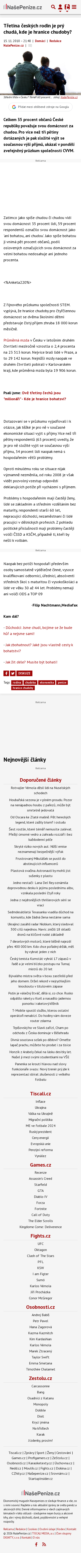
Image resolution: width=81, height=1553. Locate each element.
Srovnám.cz (59, 1473)
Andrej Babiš (40, 1315)
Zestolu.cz (40, 1378)
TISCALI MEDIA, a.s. (43, 1533)
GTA (41, 1190)
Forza (40, 1202)
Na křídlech (40, 1428)
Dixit (40, 1416)
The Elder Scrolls (40, 1221)
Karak (41, 1434)
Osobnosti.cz (40, 1307)
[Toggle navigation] (74, 7)
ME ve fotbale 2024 (41, 1125)
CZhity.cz (18, 1473)
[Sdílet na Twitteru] (13, 673)
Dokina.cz (63, 1468)
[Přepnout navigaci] (60, 7)
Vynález (40, 1156)
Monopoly (40, 1404)
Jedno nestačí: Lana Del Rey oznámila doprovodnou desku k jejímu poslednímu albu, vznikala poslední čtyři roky (40, 887)
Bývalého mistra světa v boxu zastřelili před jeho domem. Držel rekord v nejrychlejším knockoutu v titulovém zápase (41, 981)
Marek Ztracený (40, 1351)
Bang (40, 1392)
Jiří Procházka (40, 1292)
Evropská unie (41, 1144)
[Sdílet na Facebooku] (6, 673)
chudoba (30, 682)
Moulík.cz (31, 1468)
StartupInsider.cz (41, 1478)
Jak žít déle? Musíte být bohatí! (31, 662)
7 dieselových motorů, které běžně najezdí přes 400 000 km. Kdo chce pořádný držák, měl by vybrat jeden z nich (40, 946)
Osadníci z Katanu (40, 1398)
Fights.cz (41, 1235)
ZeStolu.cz (60, 1458)
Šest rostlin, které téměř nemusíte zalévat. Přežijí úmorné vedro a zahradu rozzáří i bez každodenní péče (40, 834)
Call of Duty (41, 1215)
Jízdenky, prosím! (40, 1440)
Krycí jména (40, 1422)
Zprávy (29, 1453)
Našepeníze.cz (37, 1473)
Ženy (50, 1453)
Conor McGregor (40, 1298)
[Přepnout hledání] (53, 7)
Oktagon (40, 1249)
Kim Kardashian (40, 1339)
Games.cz (40, 1164)
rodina (17, 682)
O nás (36, 1537)
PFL (41, 1262)
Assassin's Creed (40, 1178)
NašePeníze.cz (69, 97)
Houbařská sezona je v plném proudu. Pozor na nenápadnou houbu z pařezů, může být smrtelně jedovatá (40, 805)
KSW (40, 1268)
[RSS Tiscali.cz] (44, 1544)
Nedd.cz (15, 1468)
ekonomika (47, 682)
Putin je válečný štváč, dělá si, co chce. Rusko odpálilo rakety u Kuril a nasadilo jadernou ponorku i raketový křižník (40, 998)
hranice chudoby (23, 688)
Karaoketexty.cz (40, 1463)
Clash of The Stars (40, 1256)
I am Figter (41, 1274)
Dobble (40, 1410)
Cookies (32, 1529)
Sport (40, 1453)
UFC (41, 1243)
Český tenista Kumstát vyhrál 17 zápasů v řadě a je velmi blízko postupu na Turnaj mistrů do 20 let (40, 963)
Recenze (41, 1172)
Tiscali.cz (40, 1093)
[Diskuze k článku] (30, 45)
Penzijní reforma (41, 1150)
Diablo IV (40, 1196)
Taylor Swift (40, 1357)
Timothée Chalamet (40, 1369)
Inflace (40, 1101)
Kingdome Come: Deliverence (40, 1227)
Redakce (21, 1529)
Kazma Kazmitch (40, 1333)
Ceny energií (40, 1138)
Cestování (63, 1453)
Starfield (40, 1184)
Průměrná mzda (16, 340)
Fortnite (41, 1208)
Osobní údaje (47, 1529)
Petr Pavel (40, 1321)
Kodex (61, 1529)
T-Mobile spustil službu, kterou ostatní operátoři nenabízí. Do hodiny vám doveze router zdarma (40, 1015)
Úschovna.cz (63, 1463)
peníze (62, 682)
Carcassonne (41, 1386)
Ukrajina (40, 1107)
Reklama (8, 1529)
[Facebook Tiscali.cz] (36, 1544)
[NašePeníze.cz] (22, 7)
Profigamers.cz (38, 1458)
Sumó (41, 1280)
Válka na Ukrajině (40, 1113)
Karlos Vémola (40, 1286)
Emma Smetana (40, 1363)
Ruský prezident (40, 1131)
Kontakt (71, 1529)
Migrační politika (40, 1119)
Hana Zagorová (40, 1327)
